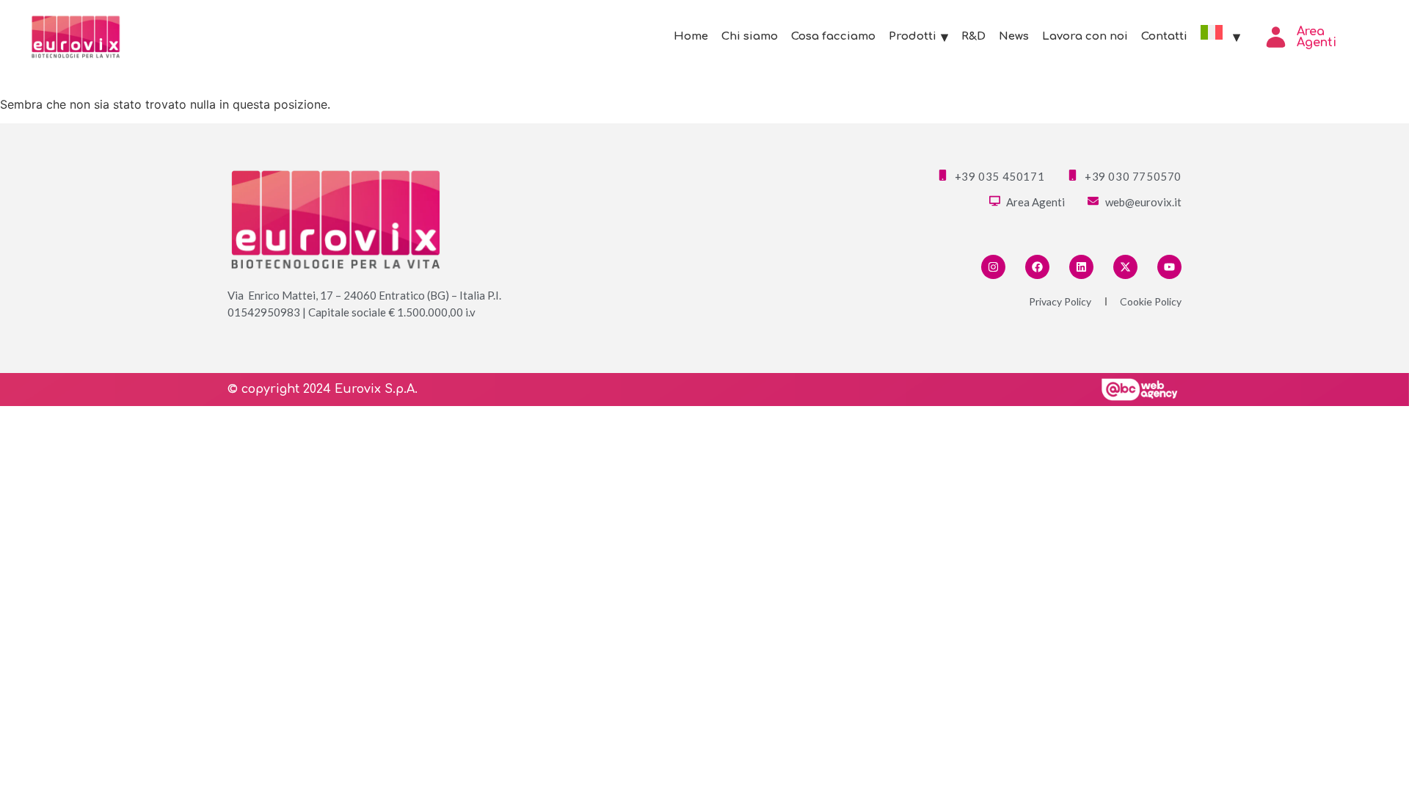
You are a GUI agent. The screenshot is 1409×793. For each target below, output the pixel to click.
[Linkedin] (1081, 267)
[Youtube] (1169, 267)
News (1014, 36)
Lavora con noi (1085, 36)
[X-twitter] (1125, 267)
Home (691, 36)
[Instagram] (993, 267)
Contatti (1164, 36)
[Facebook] (1037, 267)
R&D (973, 36)
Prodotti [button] (912, 36)
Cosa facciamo (833, 36)
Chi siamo (749, 36)
